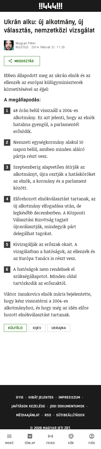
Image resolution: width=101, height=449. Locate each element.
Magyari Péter (26, 43)
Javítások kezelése (28, 406)
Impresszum (69, 397)
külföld (22, 47)
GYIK (20, 397)
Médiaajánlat (27, 415)
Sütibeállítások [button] (70, 415)
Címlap (30, 443)
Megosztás (24, 61)
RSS (48, 415)
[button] (15, 328)
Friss (50, 443)
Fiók (91, 443)
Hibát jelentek (40, 397)
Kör (71, 443)
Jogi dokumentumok (67, 406)
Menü (9, 443)
